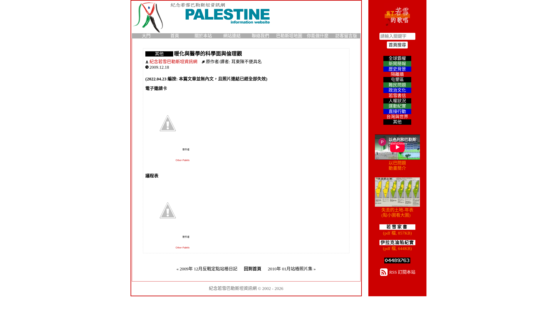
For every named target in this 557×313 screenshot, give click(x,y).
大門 (146, 35)
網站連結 (232, 35)
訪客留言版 (346, 35)
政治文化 (397, 90)
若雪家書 (397, 227)
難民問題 (397, 85)
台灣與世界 (397, 116)
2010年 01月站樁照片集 (290, 268)
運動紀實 (397, 106)
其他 (159, 54)
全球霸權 (397, 58)
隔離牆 (397, 74)
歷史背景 (397, 69)
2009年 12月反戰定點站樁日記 (208, 268)
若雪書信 (397, 95)
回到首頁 (252, 268)
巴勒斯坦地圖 (289, 35)
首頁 (174, 35)
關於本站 (203, 35)
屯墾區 (397, 79)
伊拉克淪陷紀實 (397, 242)
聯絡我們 (260, 35)
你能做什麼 (318, 35)
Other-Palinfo (183, 160)
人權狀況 (397, 100)
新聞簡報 (397, 63)
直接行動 (397, 111)
